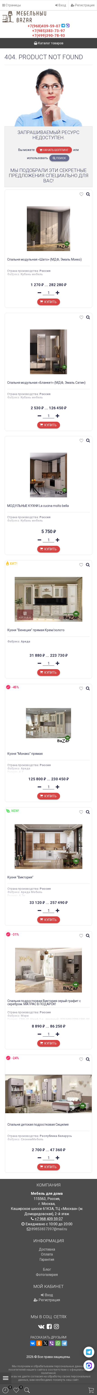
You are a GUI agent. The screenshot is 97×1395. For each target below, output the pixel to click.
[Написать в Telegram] (88, 1352)
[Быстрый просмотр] (88, 194)
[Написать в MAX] (88, 1365)
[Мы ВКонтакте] (41, 1326)
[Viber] (51, 1343)
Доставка (47, 1249)
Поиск (60, 158)
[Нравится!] (81, 195)
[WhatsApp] (58, 1343)
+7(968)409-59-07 (44, 26)
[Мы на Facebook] (49, 1326)
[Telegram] (64, 1343)
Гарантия (46, 1259)
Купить (50, 302)
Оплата (47, 1254)
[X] (45, 1343)
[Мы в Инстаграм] (56, 1326)
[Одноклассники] (39, 1343)
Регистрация (84, 5)
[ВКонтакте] (32, 1343)
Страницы (13, 5)
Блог (47, 1269)
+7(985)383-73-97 (48, 30)
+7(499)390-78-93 (48, 35)
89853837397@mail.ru (49, 1229)
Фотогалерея (47, 1275)
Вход (62, 5)
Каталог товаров (50, 43)
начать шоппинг (55, 150)
